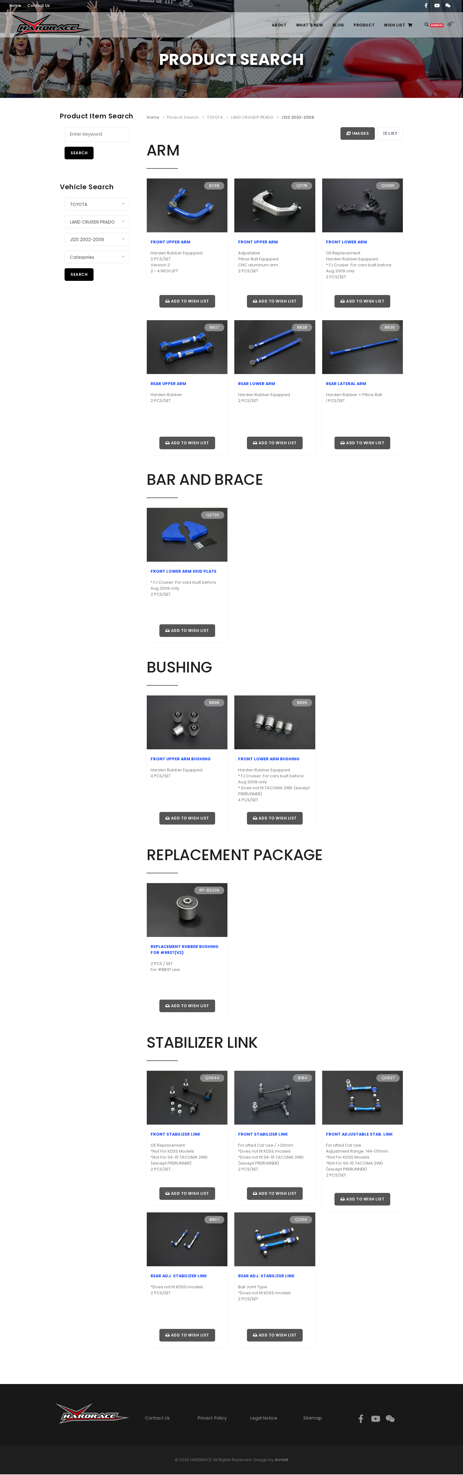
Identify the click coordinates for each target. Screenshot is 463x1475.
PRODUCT (364, 25)
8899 (302, 703)
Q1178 (301, 186)
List (392, 133)
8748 (214, 186)
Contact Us (157, 1418)
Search (79, 153)
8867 (214, 1220)
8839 (390, 327)
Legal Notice (263, 1418)
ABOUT (279, 25)
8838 (302, 327)
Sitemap (312, 1418)
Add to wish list (189, 301)
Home (153, 117)
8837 (214, 327)
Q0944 (212, 1078)
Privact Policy (212, 1418)
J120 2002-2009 (297, 117)
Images (360, 133)
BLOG (338, 25)
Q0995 (388, 186)
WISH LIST (394, 25)
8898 (214, 703)
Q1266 (301, 1220)
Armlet (281, 1460)
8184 (302, 1078)
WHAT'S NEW (309, 25)
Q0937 (388, 1078)
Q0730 (212, 515)
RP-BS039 (209, 890)
